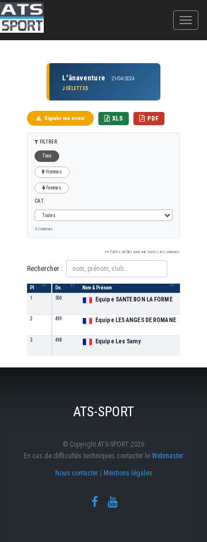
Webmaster (167, 456)
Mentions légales (127, 473)
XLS (117, 118)
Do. (58, 288)
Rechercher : (45, 269)
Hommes (53, 172)
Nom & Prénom (97, 288)
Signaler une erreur (64, 118)
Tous (47, 155)
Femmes (53, 188)
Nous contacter (76, 473)
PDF (153, 118)
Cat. (39, 201)
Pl (32, 288)
